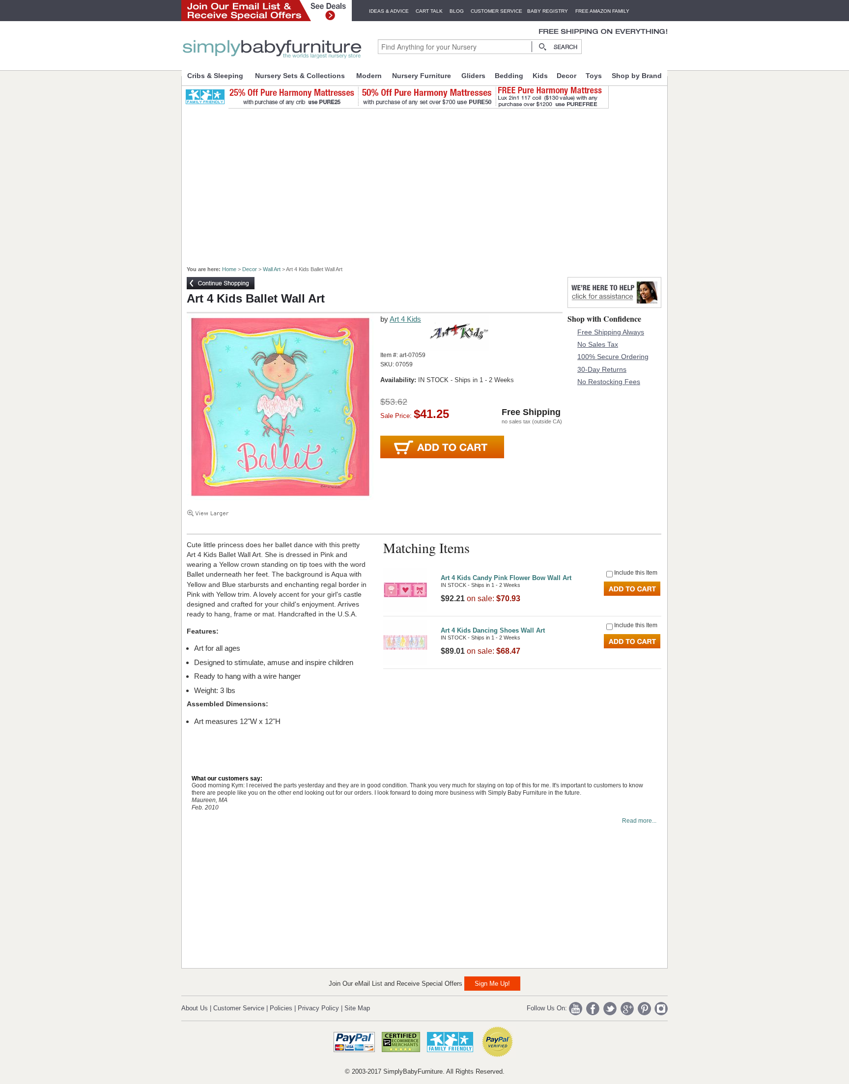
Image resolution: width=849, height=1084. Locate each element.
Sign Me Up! (492, 983)
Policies (281, 1008)
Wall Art (272, 269)
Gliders (473, 76)
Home (229, 269)
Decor (566, 76)
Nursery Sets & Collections (300, 76)
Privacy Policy (318, 1008)
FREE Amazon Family (602, 11)
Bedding (509, 76)
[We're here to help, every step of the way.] (614, 305)
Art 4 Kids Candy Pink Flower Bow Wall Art (506, 578)
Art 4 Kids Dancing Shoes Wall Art (493, 630)
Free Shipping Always (610, 332)
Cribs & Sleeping (215, 76)
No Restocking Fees (608, 382)
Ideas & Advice (389, 11)
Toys (594, 76)
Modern (369, 76)
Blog (457, 11)
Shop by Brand (637, 76)
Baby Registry (547, 11)
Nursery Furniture (421, 76)
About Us (194, 1008)
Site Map (357, 1008)
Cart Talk (429, 11)
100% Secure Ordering (613, 357)
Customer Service (496, 11)
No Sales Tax (597, 344)
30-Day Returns (601, 369)
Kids (540, 76)
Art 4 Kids (405, 319)
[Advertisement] (430, 182)
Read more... (639, 820)
